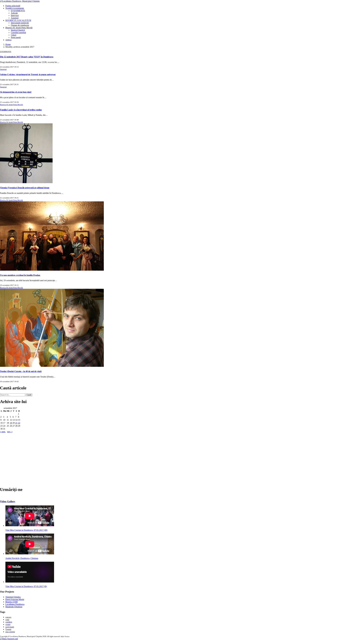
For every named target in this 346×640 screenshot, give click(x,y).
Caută (29, 395)
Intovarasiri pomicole (20, 23)
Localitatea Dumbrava (14, 604)
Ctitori (13, 35)
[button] (9, 639)
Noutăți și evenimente (14, 8)
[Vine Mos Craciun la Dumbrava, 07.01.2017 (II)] (29, 582)
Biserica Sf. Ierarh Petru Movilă (18, 28)
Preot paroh (16, 37)
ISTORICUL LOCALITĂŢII (18, 20)
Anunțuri (15, 18)
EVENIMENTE (18, 10)
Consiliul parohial (18, 32)
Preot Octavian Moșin (14, 599)
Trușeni (8, 629)
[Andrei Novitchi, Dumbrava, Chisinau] (29, 553)
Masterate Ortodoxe (13, 607)
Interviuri (15, 15)
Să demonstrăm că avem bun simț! (15, 92)
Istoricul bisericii (18, 30)
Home (8, 44)
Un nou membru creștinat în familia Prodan (20, 275)
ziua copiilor (10, 632)
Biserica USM (11, 602)
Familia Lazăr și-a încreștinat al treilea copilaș (21, 110)
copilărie (8, 622)
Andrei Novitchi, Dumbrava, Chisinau (21, 558)
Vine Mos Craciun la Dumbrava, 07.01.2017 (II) (26, 586)
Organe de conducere (20, 25)
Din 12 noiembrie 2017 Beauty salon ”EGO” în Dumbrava (26, 57)
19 (11, 423)
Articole (14, 13)
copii (7, 620)
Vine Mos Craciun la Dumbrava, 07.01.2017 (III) (26, 530)
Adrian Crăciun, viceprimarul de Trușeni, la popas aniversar (28, 74)
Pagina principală (12, 6)
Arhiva (8, 40)
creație (7, 624)
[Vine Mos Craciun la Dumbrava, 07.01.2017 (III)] (29, 525)
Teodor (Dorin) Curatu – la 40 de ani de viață (20, 371)
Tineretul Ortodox (13, 597)
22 (19, 423)
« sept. (3, 431)
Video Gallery (7, 501)
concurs (8, 617)
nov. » (9, 431)
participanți (9, 627)
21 (16, 423)
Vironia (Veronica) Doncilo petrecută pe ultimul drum (24, 188)
